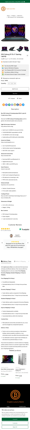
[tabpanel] (15, 307)
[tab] (6, 261)
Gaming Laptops (4, 367)
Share (20, 98)
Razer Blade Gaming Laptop (7, 369)
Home (8, 15)
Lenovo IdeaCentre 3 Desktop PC (20, 369)
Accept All (15, 419)
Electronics (19, 15)
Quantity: (3, 83)
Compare (12, 98)
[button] (2, 242)
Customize (15, 423)
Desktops (18, 367)
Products (13, 15)
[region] (15, 419)
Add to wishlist (27, 55)
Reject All (15, 427)
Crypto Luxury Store (6, 115)
